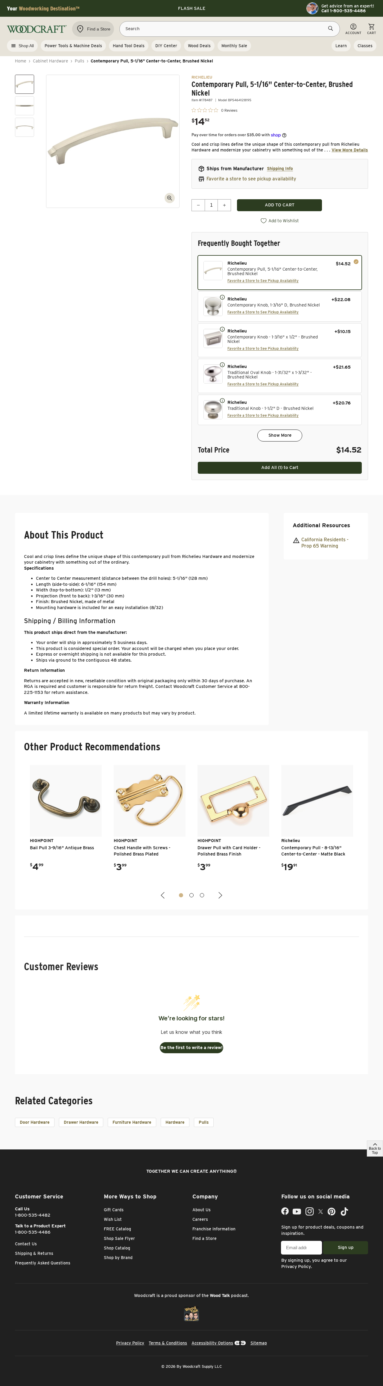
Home (20, 61)
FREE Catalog (117, 1228)
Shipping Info (280, 168)
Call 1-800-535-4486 (343, 10)
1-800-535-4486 (33, 1232)
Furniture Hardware (132, 1122)
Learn (341, 45)
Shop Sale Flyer (119, 1238)
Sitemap (258, 1343)
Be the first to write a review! (191, 1047)
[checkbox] (280, 272)
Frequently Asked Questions (42, 1263)
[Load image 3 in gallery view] (24, 127)
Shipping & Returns (34, 1253)
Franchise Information (213, 1228)
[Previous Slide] (163, 895)
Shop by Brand (118, 1257)
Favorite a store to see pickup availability (251, 179)
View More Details (350, 150)
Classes (365, 45)
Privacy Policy (296, 1266)
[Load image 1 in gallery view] (24, 84)
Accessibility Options (212, 1343)
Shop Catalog (117, 1248)
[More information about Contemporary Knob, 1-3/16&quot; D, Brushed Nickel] (222, 297)
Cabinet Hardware (50, 61)
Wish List (113, 1219)
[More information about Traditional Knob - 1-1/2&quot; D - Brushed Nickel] (222, 400)
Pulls (79, 61)
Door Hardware (35, 1122)
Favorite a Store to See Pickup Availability (263, 280)
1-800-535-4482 (33, 1215)
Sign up (346, 1247)
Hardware (175, 1122)
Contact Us (26, 1243)
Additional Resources (321, 525)
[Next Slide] (219, 895)
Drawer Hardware (81, 1122)
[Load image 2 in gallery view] (24, 105)
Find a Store (204, 1238)
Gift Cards (114, 1209)
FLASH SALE (191, 8)
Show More (279, 435)
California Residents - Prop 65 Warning (325, 543)
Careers (200, 1219)
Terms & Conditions (168, 1343)
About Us (201, 1209)
